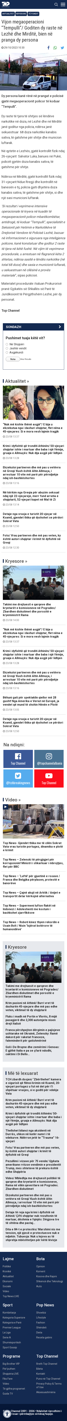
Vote (13, 359)
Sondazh (13, 327)
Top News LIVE (11, 1296)
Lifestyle (41, 1317)
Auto (39, 1286)
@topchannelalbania (49, 763)
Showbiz (41, 1312)
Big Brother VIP (11, 1363)
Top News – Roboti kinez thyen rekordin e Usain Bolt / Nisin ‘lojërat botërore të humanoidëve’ (31, 925)
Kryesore (21, 14)
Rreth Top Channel (46, 1363)
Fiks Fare (8, 1378)
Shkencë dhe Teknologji (49, 1281)
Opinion (40, 1266)
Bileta (39, 1368)
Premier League (12, 1327)
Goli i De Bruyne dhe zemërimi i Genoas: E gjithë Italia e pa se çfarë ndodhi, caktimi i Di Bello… (32, 1050)
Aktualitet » (17, 381)
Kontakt (40, 1373)
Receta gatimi (44, 1337)
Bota (40, 1259)
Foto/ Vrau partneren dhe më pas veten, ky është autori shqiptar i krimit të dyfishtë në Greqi (32, 541)
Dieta (39, 1332)
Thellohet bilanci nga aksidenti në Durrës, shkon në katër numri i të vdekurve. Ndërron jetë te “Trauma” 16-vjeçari (32, 1136)
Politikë (7, 1266)
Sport (8, 1305)
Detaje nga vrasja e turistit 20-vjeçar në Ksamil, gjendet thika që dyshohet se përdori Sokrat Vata (33, 520)
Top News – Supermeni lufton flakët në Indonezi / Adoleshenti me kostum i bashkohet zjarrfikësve (29, 909)
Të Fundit (33, 14)
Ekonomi (8, 1281)
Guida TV (8, 1393)
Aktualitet (8, 14)
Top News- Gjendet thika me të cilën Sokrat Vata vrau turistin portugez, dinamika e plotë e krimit (33, 846)
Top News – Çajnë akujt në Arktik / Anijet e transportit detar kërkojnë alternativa (31, 894)
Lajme (8, 1259)
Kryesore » (16, 561)
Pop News (45, 1305)
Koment (40, 1271)
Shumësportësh (12, 1342)
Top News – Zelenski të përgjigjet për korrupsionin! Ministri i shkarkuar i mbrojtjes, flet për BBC (33, 863)
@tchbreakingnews (18, 782)
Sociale (7, 1286)
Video (6, 1291)
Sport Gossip (10, 1347)
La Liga (7, 1332)
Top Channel (18, 763)
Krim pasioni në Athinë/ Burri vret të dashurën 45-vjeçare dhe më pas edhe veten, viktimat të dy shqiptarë (31, 1006)
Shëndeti (41, 1327)
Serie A (7, 1337)
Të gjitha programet (14, 1388)
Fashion (40, 1322)
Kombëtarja (9, 1312)
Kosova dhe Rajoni (46, 1276)
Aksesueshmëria (45, 1392)
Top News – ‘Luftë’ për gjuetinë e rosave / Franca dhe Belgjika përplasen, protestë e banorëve (31, 879)
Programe (11, 1356)
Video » (13, 799)
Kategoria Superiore (14, 1317)
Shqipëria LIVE (11, 1373)
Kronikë (7, 1271)
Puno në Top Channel (48, 1378)
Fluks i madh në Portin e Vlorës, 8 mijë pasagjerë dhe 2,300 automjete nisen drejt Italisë (31, 1020)
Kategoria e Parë (12, 1322)
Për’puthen (9, 1368)
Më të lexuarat (23, 1073)
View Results (25, 359)
